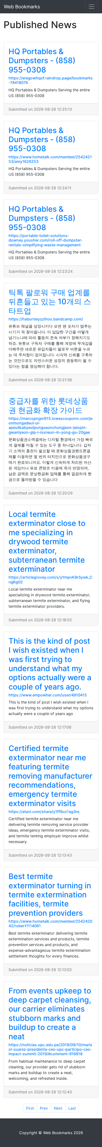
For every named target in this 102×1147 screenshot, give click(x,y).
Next (58, 1108)
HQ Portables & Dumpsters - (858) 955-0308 (42, 60)
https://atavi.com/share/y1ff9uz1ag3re (44, 811)
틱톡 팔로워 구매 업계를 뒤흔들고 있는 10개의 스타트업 (50, 301)
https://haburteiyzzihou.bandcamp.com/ (46, 319)
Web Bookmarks (22, 7)
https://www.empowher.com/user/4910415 (48, 695)
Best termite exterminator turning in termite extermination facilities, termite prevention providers (50, 895)
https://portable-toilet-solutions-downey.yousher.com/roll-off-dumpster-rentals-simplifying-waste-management (45, 240)
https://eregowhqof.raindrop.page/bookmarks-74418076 (51, 80)
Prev (44, 1108)
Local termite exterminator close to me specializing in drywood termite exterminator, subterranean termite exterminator (47, 541)
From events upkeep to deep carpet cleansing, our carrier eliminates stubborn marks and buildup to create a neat (50, 1013)
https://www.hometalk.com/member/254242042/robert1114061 (50, 923)
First (30, 1108)
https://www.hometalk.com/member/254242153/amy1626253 (50, 159)
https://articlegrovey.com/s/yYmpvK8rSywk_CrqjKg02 (51, 579)
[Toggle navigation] (91, 6)
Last (72, 1108)
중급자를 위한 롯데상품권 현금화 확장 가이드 (48, 405)
